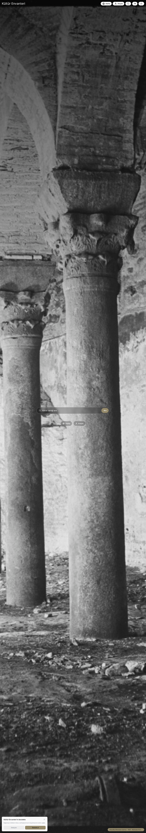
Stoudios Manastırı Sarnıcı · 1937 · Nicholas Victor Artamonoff (127, 830)
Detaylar (14, 827)
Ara (105, 410)
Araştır (80, 423)
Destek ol (35, 827)
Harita (68, 423)
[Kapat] (44, 819)
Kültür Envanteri (13, 3)
